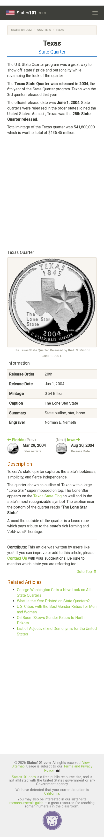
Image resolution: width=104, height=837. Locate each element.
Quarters (44, 29)
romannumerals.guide (26, 803)
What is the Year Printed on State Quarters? (53, 601)
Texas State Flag (47, 496)
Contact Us (17, 558)
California (51, 793)
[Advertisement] (52, 192)
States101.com (21, 29)
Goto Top (85, 571)
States (31, 12)
